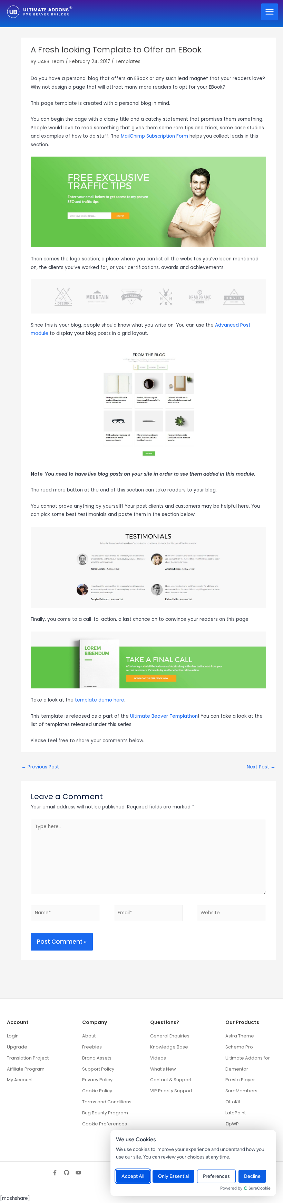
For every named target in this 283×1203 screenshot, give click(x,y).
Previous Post (40, 767)
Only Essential (173, 1176)
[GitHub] (66, 1172)
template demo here (99, 700)
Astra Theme (239, 1036)
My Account (20, 1080)
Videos (158, 1058)
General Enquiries (169, 1036)
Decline (252, 1176)
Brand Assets (96, 1058)
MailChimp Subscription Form (154, 136)
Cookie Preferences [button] (104, 1124)
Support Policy (98, 1069)
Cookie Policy (97, 1091)
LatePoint (235, 1113)
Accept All (132, 1176)
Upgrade (17, 1047)
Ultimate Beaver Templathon (164, 716)
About (89, 1036)
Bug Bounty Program (105, 1113)
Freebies (92, 1047)
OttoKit (232, 1102)
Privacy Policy (97, 1080)
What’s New (163, 1069)
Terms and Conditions (106, 1102)
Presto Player (240, 1080)
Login (13, 1036)
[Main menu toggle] (269, 11)
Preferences (216, 1176)
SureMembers (241, 1091)
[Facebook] (55, 1172)
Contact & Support (171, 1080)
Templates (127, 61)
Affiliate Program (26, 1069)
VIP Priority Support (171, 1091)
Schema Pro (239, 1047)
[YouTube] (78, 1172)
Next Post (261, 767)
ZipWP (232, 1124)
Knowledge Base (169, 1047)
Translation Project (28, 1058)
